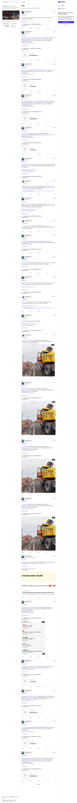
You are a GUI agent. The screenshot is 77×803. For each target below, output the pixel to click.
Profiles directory (12, 796)
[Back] (22, 2)
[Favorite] (38, 28)
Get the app (11, 800)
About (8, 796)
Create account (66, 22)
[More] (55, 28)
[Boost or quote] (30, 28)
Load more (38, 784)
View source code (9, 801)
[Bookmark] (46, 28)
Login (66, 24)
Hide (53, 344)
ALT (53, 375)
